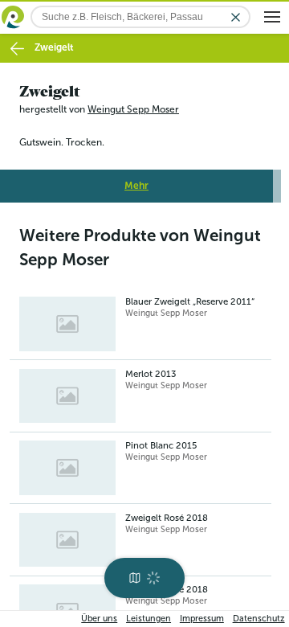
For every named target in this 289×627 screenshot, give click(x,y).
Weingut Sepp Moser (133, 109)
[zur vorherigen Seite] (17, 48)
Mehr (136, 185)
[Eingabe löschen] (235, 17)
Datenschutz (259, 618)
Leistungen (148, 618)
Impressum (202, 618)
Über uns (99, 618)
